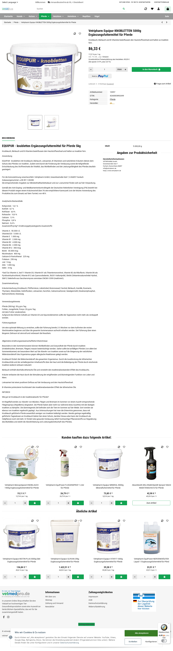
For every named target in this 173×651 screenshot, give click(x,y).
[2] (100, 76)
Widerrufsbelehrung (97, 607)
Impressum (93, 597)
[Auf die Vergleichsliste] (75, 33)
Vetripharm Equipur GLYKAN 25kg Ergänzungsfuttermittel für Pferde (65, 560)
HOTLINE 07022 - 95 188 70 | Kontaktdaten (134, 2)
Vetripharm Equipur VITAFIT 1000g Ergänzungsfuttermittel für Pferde (108, 560)
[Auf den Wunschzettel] (80, 33)
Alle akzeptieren (142, 633)
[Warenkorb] (168, 9)
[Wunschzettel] (152, 9)
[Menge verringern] (91, 69)
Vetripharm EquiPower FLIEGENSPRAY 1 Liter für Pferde (65, 486)
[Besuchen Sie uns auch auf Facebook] (3, 617)
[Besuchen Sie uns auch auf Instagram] (8, 617)
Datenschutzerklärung (98, 603)
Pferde (112, 99)
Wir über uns (50, 597)
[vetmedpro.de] (7, 9)
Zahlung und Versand (54, 603)
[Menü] (168, 624)
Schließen (133, 641)
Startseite (8, 16)
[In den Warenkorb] (35, 503)
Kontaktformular (161, 2)
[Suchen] (123, 9)
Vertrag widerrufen (86, 624)
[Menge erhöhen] (125, 69)
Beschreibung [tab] (8, 138)
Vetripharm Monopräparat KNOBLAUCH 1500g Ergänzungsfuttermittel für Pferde (22, 486)
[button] (158, 9)
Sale (167, 16)
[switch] (164, 640)
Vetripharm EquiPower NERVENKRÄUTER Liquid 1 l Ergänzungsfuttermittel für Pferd (151, 560)
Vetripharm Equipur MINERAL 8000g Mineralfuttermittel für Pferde (108, 486)
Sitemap (48, 600)
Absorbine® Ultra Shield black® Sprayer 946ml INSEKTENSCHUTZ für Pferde (151, 486)
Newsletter (49, 607)
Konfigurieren (151, 641)
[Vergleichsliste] (145, 9)
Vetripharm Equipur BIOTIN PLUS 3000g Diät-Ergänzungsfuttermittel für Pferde (22, 560)
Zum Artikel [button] (151, 503)
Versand (105, 57)
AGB (90, 600)
